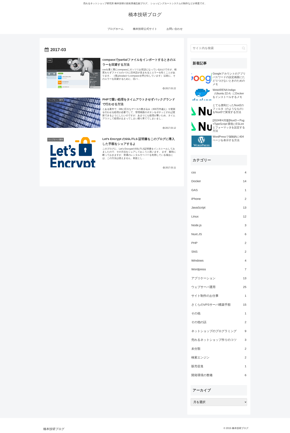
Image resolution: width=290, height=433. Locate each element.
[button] (244, 48)
